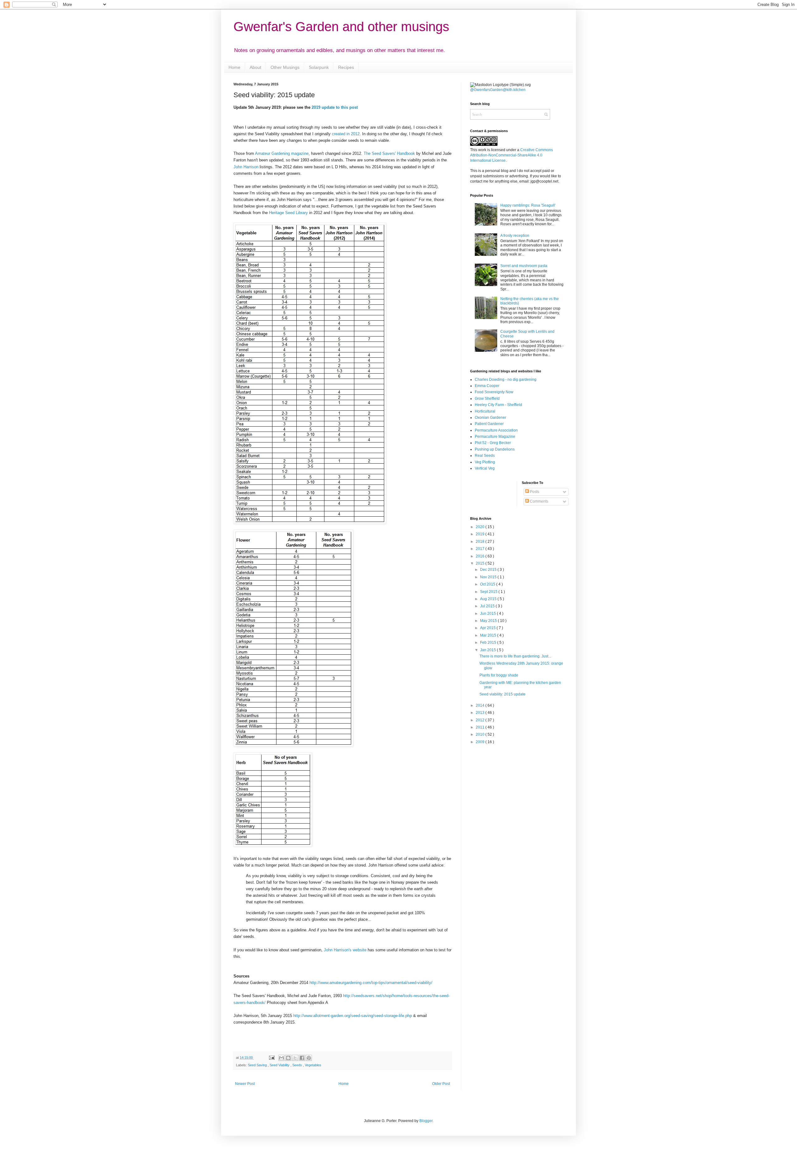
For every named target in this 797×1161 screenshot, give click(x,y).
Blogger (425, 1121)
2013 (480, 712)
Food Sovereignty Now (494, 392)
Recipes (346, 67)
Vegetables (313, 1065)
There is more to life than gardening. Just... (515, 656)
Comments (538, 501)
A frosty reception (514, 235)
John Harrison (245, 167)
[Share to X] (295, 1058)
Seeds (297, 1065)
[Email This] (281, 1058)
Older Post (441, 1084)
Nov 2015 (489, 577)
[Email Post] (271, 1057)
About (255, 67)
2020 (480, 527)
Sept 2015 (489, 592)
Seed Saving (258, 1065)
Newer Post (245, 1084)
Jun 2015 (488, 613)
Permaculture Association (496, 430)
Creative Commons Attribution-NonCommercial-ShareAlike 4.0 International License (511, 155)
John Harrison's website (345, 950)
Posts (534, 492)
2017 (480, 549)
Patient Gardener (489, 424)
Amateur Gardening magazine (282, 153)
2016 (480, 556)
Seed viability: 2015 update (502, 694)
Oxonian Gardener (490, 417)
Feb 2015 (488, 642)
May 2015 (489, 621)
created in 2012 (346, 133)
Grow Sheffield (487, 398)
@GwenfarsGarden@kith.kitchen (498, 90)
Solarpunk (319, 67)
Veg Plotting (485, 462)
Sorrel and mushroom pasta (523, 266)
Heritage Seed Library (288, 212)
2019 (480, 534)
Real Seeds (485, 455)
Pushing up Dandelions (495, 449)
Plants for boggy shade (498, 675)
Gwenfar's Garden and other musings (341, 26)
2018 (480, 541)
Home (234, 67)
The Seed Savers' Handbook (389, 153)
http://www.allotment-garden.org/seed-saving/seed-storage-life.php (352, 1015)
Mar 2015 (488, 635)
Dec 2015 (489, 569)
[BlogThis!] (288, 1058)
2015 (480, 563)
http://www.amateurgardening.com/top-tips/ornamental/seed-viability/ (370, 982)
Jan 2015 (488, 650)
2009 (480, 742)
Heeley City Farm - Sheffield (498, 405)
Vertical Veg (485, 468)
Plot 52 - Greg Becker (493, 443)
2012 (480, 720)
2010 (480, 734)
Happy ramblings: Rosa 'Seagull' (527, 205)
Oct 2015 (488, 584)
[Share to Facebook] (302, 1058)
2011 (480, 727)
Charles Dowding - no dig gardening (505, 379)
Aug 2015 (489, 599)
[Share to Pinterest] (309, 1058)
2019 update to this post (335, 107)
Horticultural (485, 411)
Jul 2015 (488, 606)
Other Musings (285, 67)
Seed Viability (280, 1065)
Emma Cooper (487, 386)
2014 (480, 705)
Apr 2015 (488, 628)
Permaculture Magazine (495, 436)
